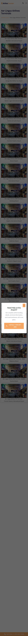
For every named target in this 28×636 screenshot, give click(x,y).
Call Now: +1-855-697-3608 (15, 326)
